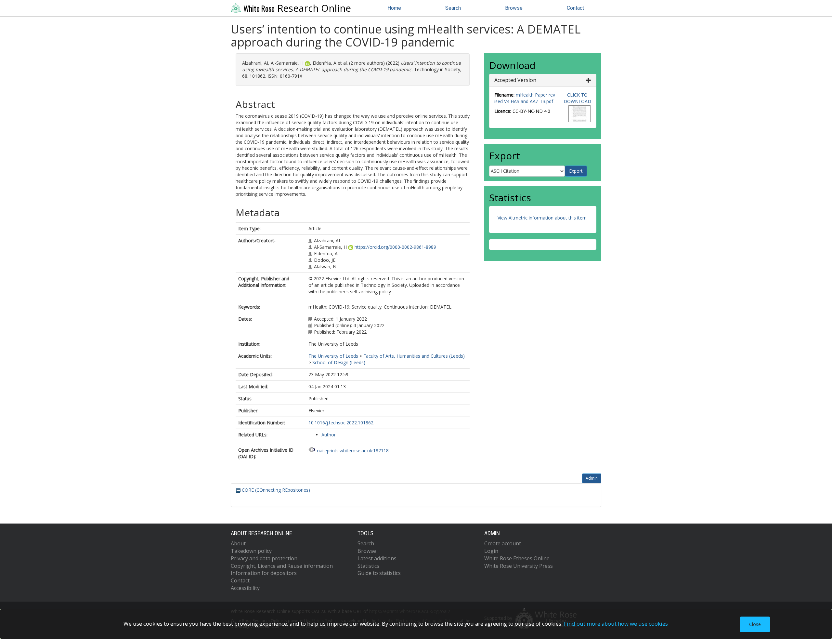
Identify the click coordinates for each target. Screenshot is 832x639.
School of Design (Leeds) (338, 362)
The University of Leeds (333, 356)
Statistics (368, 565)
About (238, 543)
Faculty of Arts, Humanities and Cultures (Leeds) (414, 356)
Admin (592, 478)
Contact (575, 8)
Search (453, 8)
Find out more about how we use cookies (616, 623)
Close (755, 624)
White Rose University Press (518, 565)
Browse (514, 8)
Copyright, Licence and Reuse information (282, 565)
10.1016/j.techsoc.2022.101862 (340, 422)
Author (328, 435)
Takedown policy (251, 550)
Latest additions (377, 558)
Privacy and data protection (264, 558)
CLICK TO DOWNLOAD (577, 98)
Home (394, 8)
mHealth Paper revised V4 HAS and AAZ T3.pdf (524, 98)
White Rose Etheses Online (517, 558)
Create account (502, 543)
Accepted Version (515, 80)
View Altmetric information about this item (542, 218)
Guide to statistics (379, 573)
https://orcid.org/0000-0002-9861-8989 (395, 247)
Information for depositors (264, 573)
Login (491, 550)
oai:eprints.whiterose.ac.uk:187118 (353, 450)
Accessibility (245, 588)
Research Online (297, 8)
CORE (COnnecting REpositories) (275, 490)
